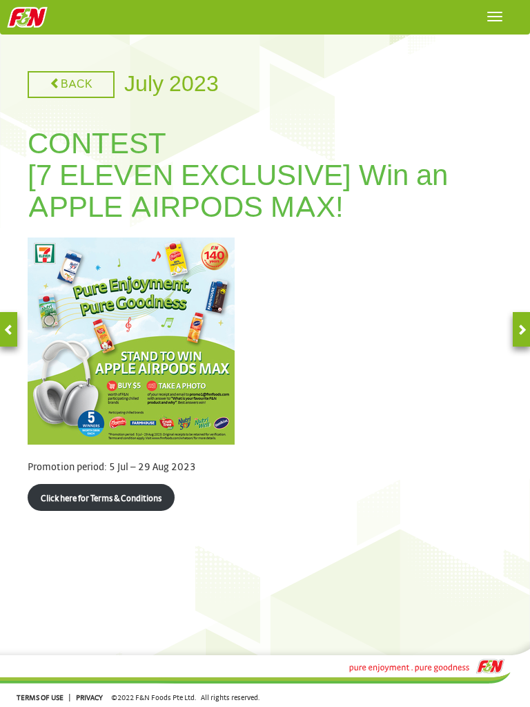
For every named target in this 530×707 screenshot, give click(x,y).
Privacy (89, 697)
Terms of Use (40, 697)
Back (76, 84)
